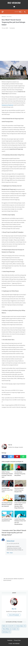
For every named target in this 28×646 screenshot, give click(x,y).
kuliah (15, 629)
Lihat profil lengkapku (14, 615)
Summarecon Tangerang (7, 105)
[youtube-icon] (14, 6)
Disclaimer (9, 640)
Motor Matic (21, 626)
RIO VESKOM (14, 3)
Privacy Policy (17, 640)
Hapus (11, 552)
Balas (8, 552)
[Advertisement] (14, 45)
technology (6, 632)
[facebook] (5, 456)
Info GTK (12, 626)
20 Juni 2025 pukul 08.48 (13, 543)
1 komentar (12, 28)
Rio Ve (14, 609)
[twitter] (11, 456)
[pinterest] (17, 456)
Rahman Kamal (10, 541)
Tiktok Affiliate (6, 629)
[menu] (3, 12)
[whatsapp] (23, 456)
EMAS (4, 626)
